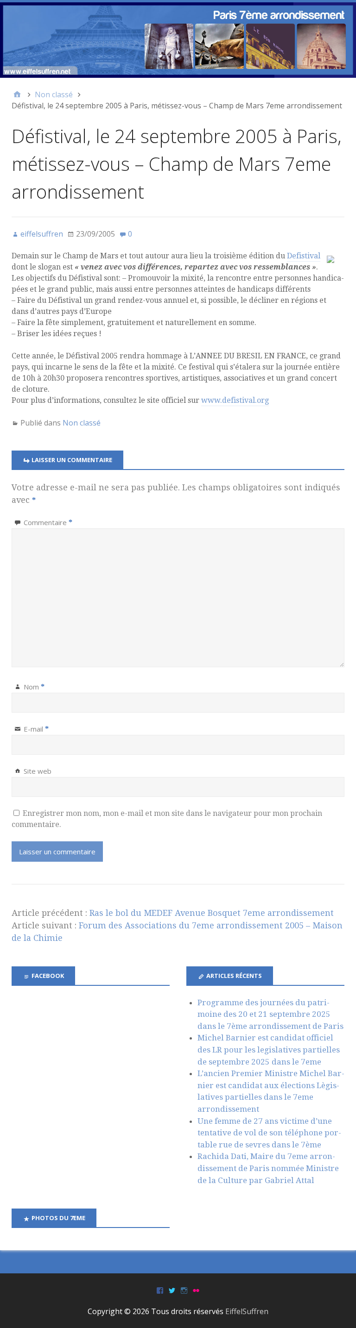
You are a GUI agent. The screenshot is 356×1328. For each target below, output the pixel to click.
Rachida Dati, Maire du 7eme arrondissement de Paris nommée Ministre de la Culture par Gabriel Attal (268, 1168)
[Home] (17, 94)
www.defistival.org (235, 400)
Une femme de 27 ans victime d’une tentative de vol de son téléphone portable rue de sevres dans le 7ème (269, 1132)
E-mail (36, 728)
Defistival (303, 255)
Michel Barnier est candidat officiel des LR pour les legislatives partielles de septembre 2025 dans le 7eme (268, 1049)
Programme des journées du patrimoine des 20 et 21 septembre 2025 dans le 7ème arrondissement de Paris (270, 1014)
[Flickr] (196, 1289)
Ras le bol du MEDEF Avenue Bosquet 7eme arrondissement (211, 913)
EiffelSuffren (246, 1311)
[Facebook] (160, 1289)
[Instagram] (184, 1289)
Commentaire (48, 522)
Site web (37, 771)
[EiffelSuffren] (178, 40)
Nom (34, 686)
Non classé (82, 423)
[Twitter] (172, 1289)
